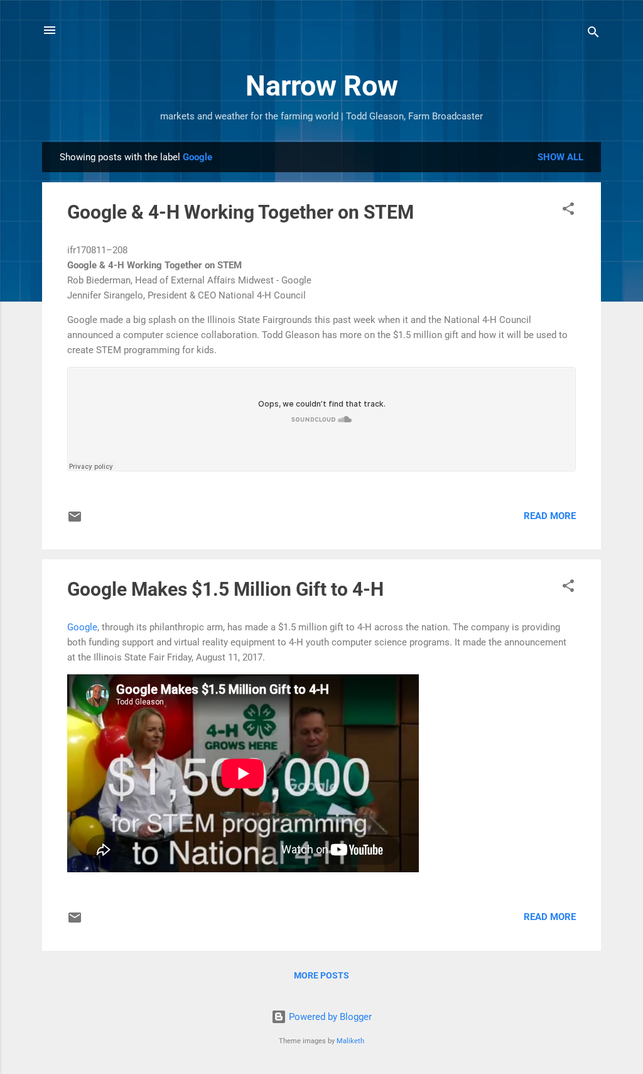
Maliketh (350, 1041)
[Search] (593, 34)
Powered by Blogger (329, 1016)
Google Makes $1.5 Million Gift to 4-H (225, 589)
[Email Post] (74, 521)
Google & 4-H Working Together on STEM (240, 212)
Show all (560, 157)
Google (82, 627)
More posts (321, 975)
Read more (550, 516)
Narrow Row (322, 85)
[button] (568, 211)
